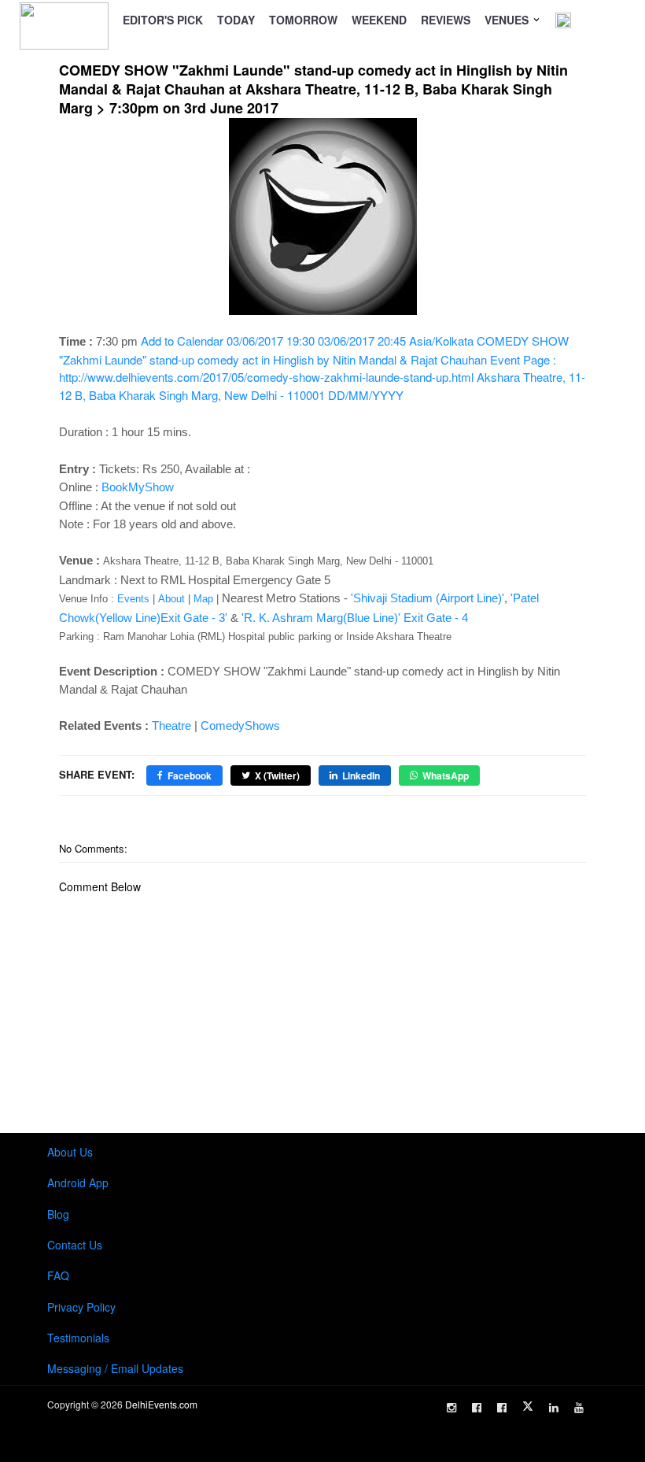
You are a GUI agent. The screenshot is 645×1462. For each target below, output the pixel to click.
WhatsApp (445, 775)
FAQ (58, 1275)
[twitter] (527, 1406)
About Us (70, 1152)
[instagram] (451, 1408)
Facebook (190, 775)
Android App (78, 1182)
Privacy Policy (81, 1307)
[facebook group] (502, 1408)
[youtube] (579, 1408)
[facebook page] (476, 1408)
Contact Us (74, 1245)
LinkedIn (361, 775)
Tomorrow (303, 20)
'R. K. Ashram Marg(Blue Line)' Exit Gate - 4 (354, 617)
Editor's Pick (163, 20)
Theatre (171, 725)
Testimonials (78, 1337)
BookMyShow (137, 487)
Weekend (379, 20)
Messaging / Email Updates (115, 1368)
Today (236, 20)
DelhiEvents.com (161, 1404)
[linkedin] (553, 1408)
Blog (58, 1214)
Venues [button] (508, 20)
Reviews (445, 20)
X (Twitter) (277, 775)
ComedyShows (240, 725)
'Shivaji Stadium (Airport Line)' (427, 598)
